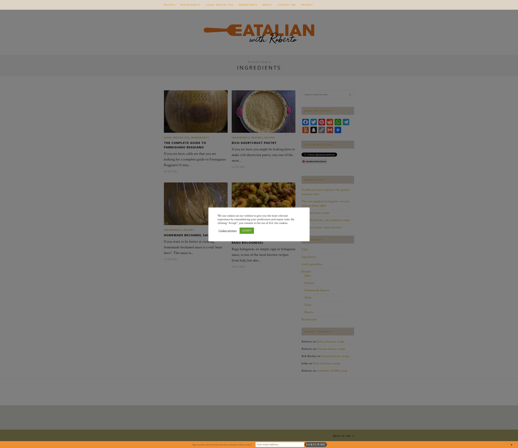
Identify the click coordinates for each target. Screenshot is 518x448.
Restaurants (190, 4)
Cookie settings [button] (228, 231)
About (267, 4)
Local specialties (219, 4)
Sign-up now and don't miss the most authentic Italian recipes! (222, 444)
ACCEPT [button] (247, 230)
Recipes (169, 4)
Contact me (286, 4)
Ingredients (247, 4)
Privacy (307, 4)
